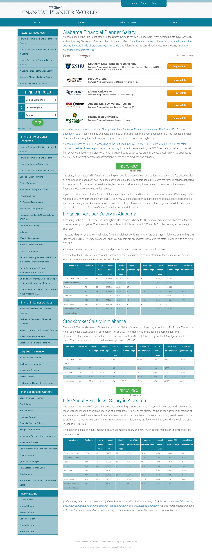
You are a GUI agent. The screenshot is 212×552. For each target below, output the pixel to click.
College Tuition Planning (31, 177)
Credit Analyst (26, 404)
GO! (38, 122)
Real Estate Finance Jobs (32, 467)
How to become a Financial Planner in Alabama (38, 40)
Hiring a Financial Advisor (32, 244)
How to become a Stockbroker (34, 164)
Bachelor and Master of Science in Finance (123, 82)
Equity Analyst (26, 410)
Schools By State (128, 22)
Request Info (179, 66)
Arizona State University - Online (109, 103)
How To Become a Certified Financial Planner (38, 149)
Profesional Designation (31, 202)
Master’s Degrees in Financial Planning (39, 330)
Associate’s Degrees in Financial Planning (35, 310)
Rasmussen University (103, 116)
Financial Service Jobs (31, 423)
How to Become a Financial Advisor (37, 170)
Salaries (174, 22)
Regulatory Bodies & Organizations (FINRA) (37, 217)
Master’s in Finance (29, 370)
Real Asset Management (32, 208)
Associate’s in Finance (30, 357)
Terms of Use (131, 541)
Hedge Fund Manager (30, 429)
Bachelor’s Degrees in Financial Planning (35, 321)
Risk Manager (26, 474)
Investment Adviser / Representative (37, 436)
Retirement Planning (30, 225)
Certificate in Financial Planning (35, 342)
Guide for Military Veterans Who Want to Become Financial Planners (38, 259)
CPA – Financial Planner (31, 398)
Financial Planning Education (34, 189)
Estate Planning (27, 183)
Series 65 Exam (27, 525)
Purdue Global (97, 78)
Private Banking (27, 196)
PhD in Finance (27, 376)
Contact (144, 3)
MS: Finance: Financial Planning (119, 95)
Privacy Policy (118, 541)
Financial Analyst (28, 417)
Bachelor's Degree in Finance (117, 120)
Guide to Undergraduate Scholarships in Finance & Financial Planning (38, 280)
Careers (82, 22)
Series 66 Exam (27, 518)
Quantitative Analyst (29, 461)
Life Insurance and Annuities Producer (38, 448)
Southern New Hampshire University (112, 63)
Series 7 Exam (27, 512)
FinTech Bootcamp (29, 251)
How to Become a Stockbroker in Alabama (36, 62)
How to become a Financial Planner (37, 157)
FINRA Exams (26, 499)
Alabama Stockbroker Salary (33, 83)
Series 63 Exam (27, 531)
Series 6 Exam (27, 506)
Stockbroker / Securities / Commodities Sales (39, 482)
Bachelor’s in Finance (30, 364)
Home (37, 22)
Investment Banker (29, 442)
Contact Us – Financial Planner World (96, 541)
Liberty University (100, 91)
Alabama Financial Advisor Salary (36, 77)
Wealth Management (30, 238)
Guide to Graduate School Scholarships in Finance (32, 270)
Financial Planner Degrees (36, 302)
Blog (153, 3)
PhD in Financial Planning (32, 336)
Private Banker (27, 455)
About (135, 3)
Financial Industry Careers (36, 391)
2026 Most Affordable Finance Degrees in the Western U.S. (39, 291)
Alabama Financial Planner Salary (36, 71)
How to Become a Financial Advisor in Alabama (38, 51)
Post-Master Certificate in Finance (36, 383)
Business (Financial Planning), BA (119, 107)
